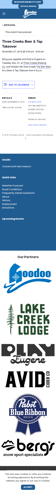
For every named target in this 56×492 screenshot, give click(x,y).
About (5, 196)
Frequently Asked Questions (18, 193)
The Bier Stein (43, 66)
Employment (9, 204)
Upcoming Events (13, 218)
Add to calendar (19, 84)
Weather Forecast (12, 185)
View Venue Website (37, 125)
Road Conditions (12, 189)
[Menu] (4, 13)
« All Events (8, 25)
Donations (8, 207)
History (6, 200)
